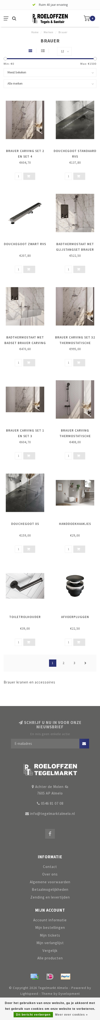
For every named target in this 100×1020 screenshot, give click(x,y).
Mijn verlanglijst (50, 942)
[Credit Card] (34, 976)
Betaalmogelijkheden (50, 889)
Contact (50, 866)
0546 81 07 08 (52, 803)
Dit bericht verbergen (33, 1014)
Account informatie (50, 920)
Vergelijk (50, 950)
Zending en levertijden (50, 897)
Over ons (50, 874)
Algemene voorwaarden (50, 882)
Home (35, 32)
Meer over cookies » (71, 1014)
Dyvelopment (69, 994)
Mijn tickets (50, 935)
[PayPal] (65, 976)
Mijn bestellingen (50, 927)
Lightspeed (29, 994)
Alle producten (50, 958)
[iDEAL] (50, 976)
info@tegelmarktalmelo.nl (52, 813)
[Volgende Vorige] (85, 663)
